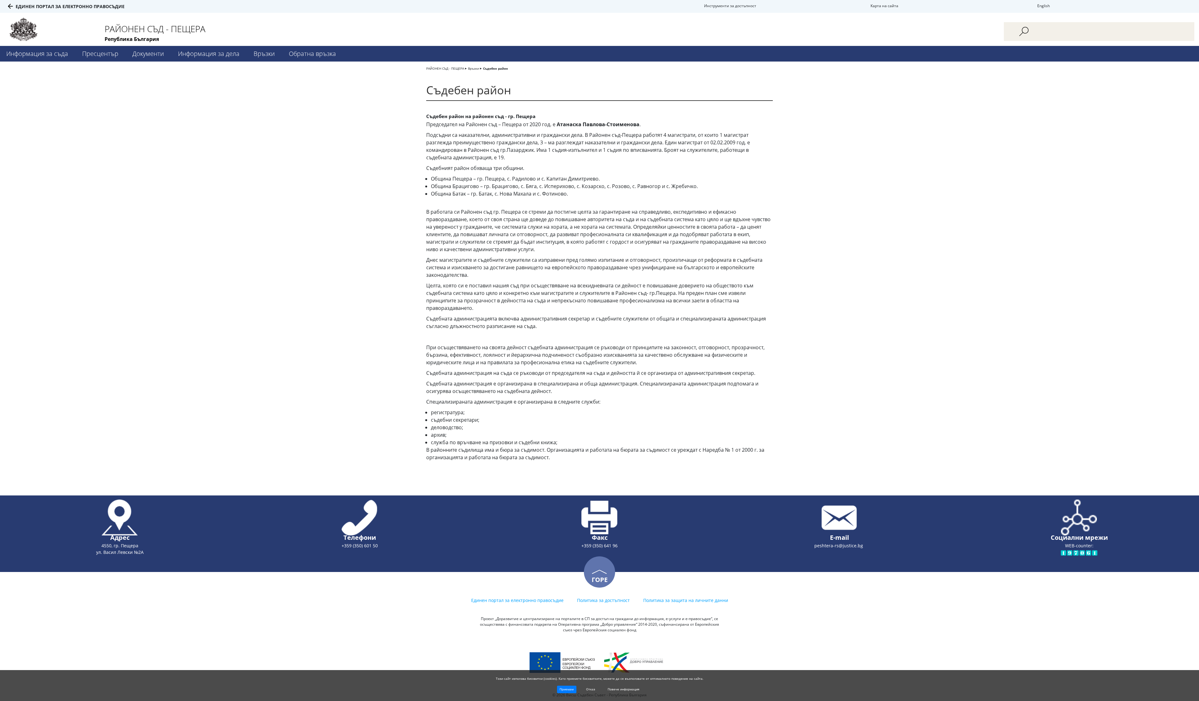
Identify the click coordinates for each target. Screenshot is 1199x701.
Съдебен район (495, 68)
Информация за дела (208, 53)
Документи (148, 53)
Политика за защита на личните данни (685, 600)
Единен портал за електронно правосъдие (70, 6)
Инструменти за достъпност (730, 5)
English (1043, 5)
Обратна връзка (312, 53)
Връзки (264, 53)
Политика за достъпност (603, 600)
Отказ (590, 689)
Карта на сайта (884, 5)
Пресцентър (100, 53)
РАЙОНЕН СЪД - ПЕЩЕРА (445, 68)
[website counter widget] (1079, 552)
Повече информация (623, 689)
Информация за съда (37, 53)
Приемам (567, 689)
